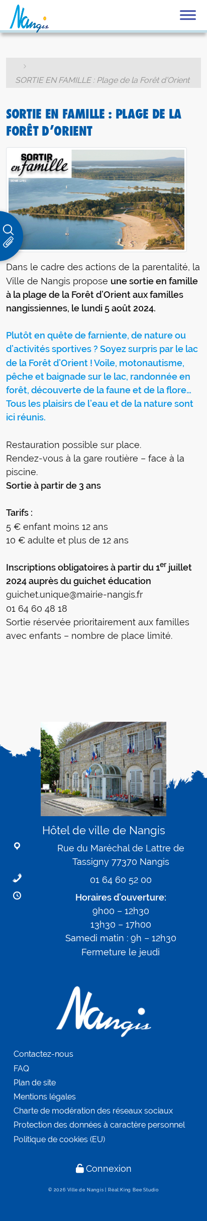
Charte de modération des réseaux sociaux (93, 1111)
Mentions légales (45, 1096)
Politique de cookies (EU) (59, 1139)
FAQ (21, 1068)
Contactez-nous (43, 1054)
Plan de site (35, 1082)
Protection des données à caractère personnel (99, 1125)
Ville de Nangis (85, 1189)
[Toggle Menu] (188, 15)
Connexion (109, 1168)
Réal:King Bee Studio (133, 1189)
